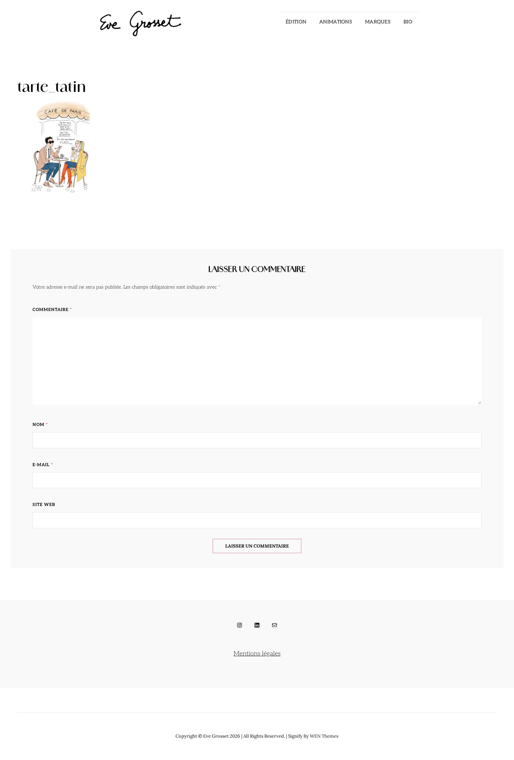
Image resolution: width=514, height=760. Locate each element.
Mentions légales (257, 653)
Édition (296, 22)
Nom (40, 424)
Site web (44, 504)
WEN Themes (324, 736)
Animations (335, 22)
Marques (378, 22)
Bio (408, 22)
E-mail (43, 465)
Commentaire (52, 309)
